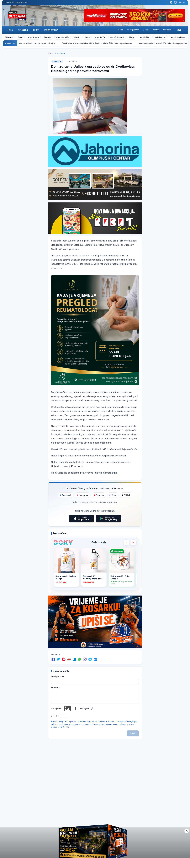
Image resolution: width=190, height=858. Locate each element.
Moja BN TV (100, 37)
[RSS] (184, 2)
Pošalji (132, 733)
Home (10, 30)
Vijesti (76, 37)
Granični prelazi (117, 37)
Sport (36, 30)
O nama (146, 30)
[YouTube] (180, 2)
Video (87, 37)
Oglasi (120, 30)
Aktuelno (23, 30)
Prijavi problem (133, 30)
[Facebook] (171, 2)
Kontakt (156, 30)
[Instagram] (175, 2)
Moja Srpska (33, 37)
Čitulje (131, 37)
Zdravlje (47, 37)
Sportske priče (62, 37)
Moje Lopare (160, 37)
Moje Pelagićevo (178, 37)
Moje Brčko (144, 37)
